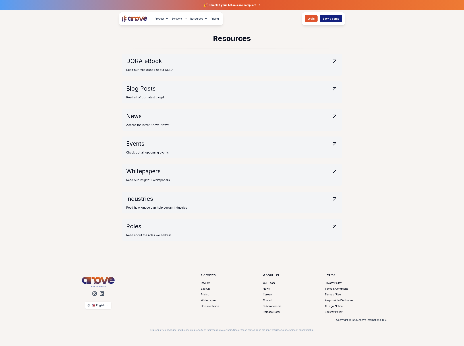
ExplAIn (205, 288)
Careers (268, 294)
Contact (267, 300)
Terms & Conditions (336, 288)
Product (159, 18)
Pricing (215, 18)
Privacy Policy (333, 282)
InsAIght (205, 282)
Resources (196, 18)
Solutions (177, 18)
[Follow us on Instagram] (94, 293)
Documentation (210, 306)
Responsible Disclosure (339, 300)
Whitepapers (208, 300)
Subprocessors (272, 306)
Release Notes (272, 311)
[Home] (133, 19)
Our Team (269, 282)
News (266, 288)
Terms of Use (333, 294)
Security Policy (334, 311)
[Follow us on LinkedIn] (102, 293)
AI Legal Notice (334, 306)
